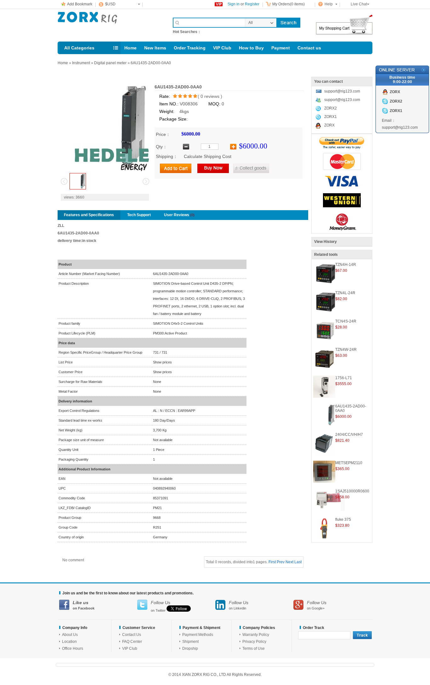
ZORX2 (330, 108)
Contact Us (131, 634)
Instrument (81, 63)
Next (289, 562)
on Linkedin (238, 605)
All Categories (79, 47)
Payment (280, 47)
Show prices (162, 362)
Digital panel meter (110, 63)
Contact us (309, 47)
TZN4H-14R (345, 264)
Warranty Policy (255, 634)
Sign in (234, 4)
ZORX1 (330, 117)
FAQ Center (132, 641)
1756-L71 (343, 378)
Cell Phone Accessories (109, 24)
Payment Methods (197, 634)
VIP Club (222, 47)
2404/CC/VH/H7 (349, 434)
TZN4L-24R (345, 293)
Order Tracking (190, 47)
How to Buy (251, 47)
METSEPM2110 (348, 463)
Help (329, 4)
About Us (70, 634)
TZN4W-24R (346, 349)
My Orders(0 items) (288, 4)
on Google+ (316, 605)
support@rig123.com (342, 91)
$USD (110, 4)
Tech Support (139, 215)
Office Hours (72, 648)
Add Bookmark (79, 4)
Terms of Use (253, 648)
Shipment (190, 641)
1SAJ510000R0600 (352, 491)
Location (69, 641)
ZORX (329, 125)
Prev (281, 562)
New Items (155, 47)
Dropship (190, 648)
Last (298, 562)
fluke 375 (343, 519)
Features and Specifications (89, 215)
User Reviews (179, 215)
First (272, 562)
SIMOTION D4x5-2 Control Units (178, 323)
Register (252, 4)
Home (130, 47)
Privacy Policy (254, 641)
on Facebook (83, 605)
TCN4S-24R (345, 321)
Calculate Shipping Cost (207, 156)
